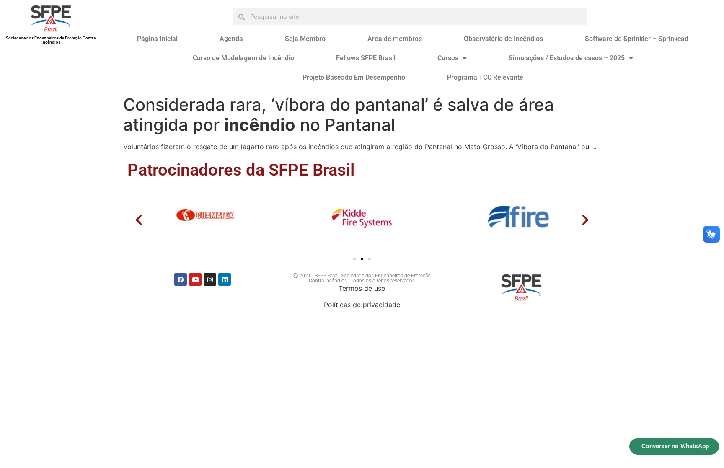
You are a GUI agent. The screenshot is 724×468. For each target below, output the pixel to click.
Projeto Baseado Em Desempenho (354, 77)
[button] (139, 219)
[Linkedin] (224, 279)
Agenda (231, 39)
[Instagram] (210, 279)
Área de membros (394, 39)
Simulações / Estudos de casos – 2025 (567, 58)
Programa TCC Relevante (485, 77)
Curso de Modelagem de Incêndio (243, 58)
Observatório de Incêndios (503, 39)
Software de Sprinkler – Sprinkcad (636, 39)
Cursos (447, 58)
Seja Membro (305, 39)
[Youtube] (195, 279)
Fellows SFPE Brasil (366, 58)
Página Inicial (157, 39)
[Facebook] (180, 279)
